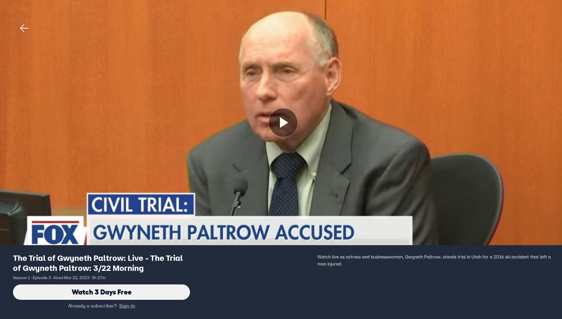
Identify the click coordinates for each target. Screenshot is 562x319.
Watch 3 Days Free (102, 292)
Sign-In (127, 306)
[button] (24, 28)
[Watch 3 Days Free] (283, 122)
